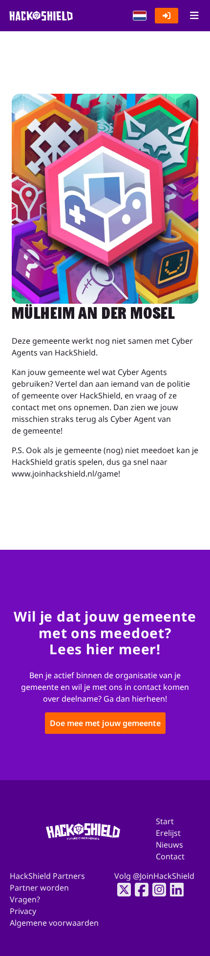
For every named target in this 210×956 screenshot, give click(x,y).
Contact (170, 856)
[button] (139, 15)
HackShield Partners (47, 876)
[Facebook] (139, 889)
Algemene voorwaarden (54, 922)
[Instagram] (156, 889)
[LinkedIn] (174, 889)
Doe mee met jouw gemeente (105, 722)
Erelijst (168, 833)
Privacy (23, 911)
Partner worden (39, 887)
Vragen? (25, 899)
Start (165, 821)
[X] (121, 889)
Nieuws (169, 844)
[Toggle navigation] (194, 15)
